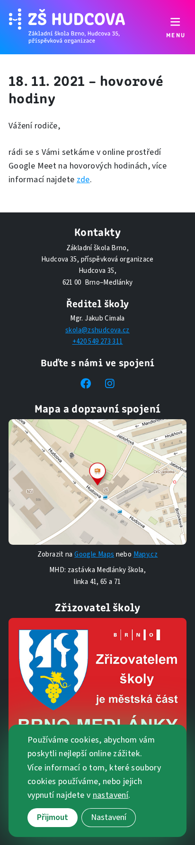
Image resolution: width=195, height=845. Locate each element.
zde (83, 180)
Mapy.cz (145, 554)
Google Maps (94, 554)
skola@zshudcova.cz (97, 330)
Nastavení (108, 817)
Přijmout (52, 817)
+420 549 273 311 (97, 341)
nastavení (110, 795)
